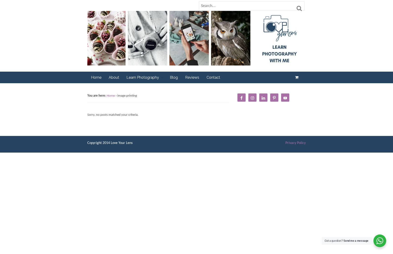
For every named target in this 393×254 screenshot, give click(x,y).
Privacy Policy (295, 143)
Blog (174, 77)
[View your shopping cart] (297, 77)
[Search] (299, 8)
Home (96, 77)
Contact (213, 77)
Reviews (192, 77)
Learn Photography (142, 77)
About (114, 77)
